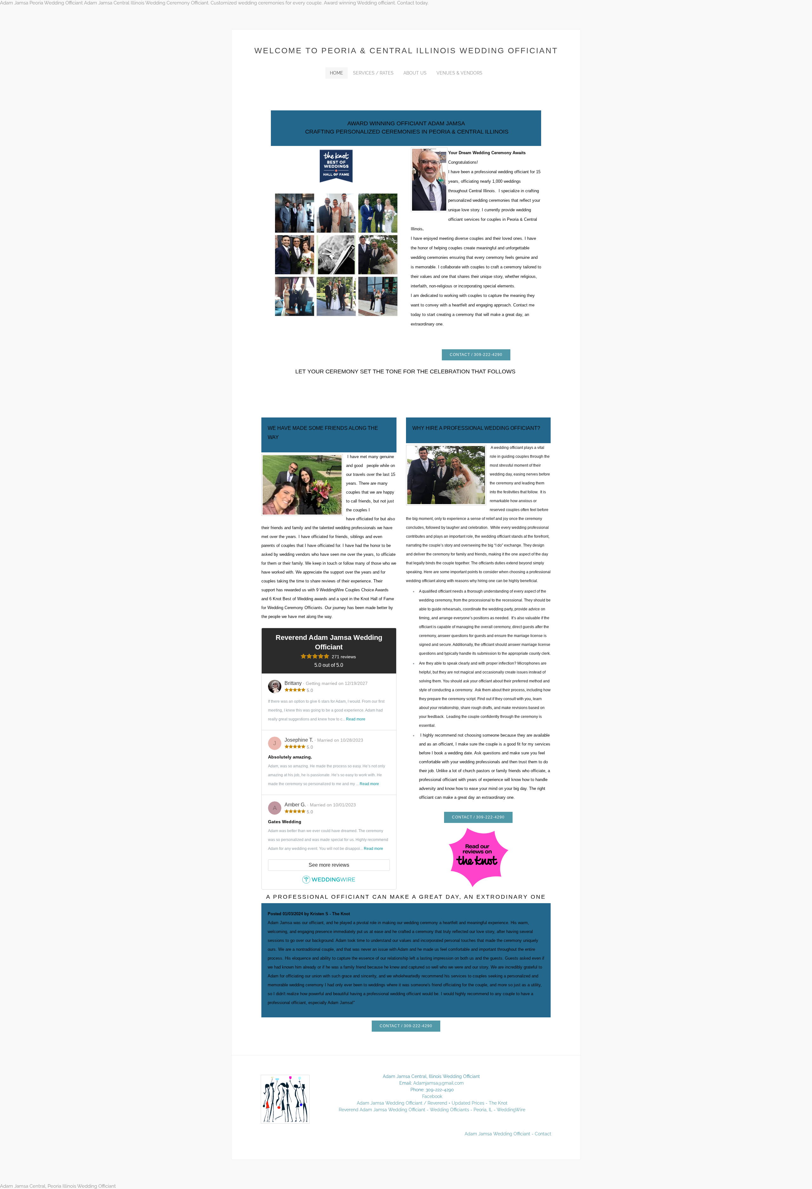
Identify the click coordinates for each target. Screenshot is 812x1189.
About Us (415, 73)
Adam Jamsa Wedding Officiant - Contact (508, 1133)
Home (336, 73)
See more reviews (329, 865)
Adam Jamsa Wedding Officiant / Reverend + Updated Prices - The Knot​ (432, 1103)
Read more (355, 719)
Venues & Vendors (459, 73)
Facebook (432, 1096)
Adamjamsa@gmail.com (438, 1083)
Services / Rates (373, 73)
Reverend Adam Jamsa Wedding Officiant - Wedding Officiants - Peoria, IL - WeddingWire (432, 1109)
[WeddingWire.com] (328, 881)
